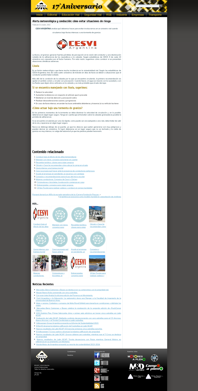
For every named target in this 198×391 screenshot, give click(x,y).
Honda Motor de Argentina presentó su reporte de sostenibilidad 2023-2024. (68, 344)
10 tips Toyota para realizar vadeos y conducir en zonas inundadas (64, 188)
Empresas (138, 14)
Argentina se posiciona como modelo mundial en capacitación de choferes (90, 197)
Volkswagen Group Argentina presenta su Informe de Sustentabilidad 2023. (67, 323)
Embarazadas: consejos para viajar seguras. (55, 185)
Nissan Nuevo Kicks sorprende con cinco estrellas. (57, 292)
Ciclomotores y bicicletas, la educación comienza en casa (60, 182)
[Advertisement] (145, 35)
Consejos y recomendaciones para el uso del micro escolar (60, 176)
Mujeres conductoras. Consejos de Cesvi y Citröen (56, 179)
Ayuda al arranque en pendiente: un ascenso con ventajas (60, 174)
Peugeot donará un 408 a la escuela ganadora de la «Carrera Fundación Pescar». (65, 194)
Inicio (39, 14)
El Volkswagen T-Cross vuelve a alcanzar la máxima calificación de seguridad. (68, 332)
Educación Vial (70, 14)
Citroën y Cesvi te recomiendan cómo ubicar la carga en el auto (62, 165)
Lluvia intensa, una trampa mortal (49, 168)
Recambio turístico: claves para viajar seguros (55, 162)
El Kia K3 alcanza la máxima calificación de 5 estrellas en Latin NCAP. (64, 326)
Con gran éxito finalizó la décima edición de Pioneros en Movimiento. (64, 295)
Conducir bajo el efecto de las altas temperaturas (56, 157)
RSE (109, 14)
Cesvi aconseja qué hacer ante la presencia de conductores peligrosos (65, 171)
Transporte (155, 14)
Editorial (52, 14)
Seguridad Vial (92, 14)
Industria (122, 14)
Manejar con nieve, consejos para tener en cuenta (56, 160)
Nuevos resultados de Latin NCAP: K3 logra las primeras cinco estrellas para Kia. (69, 329)
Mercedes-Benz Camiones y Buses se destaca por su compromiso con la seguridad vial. (72, 290)
